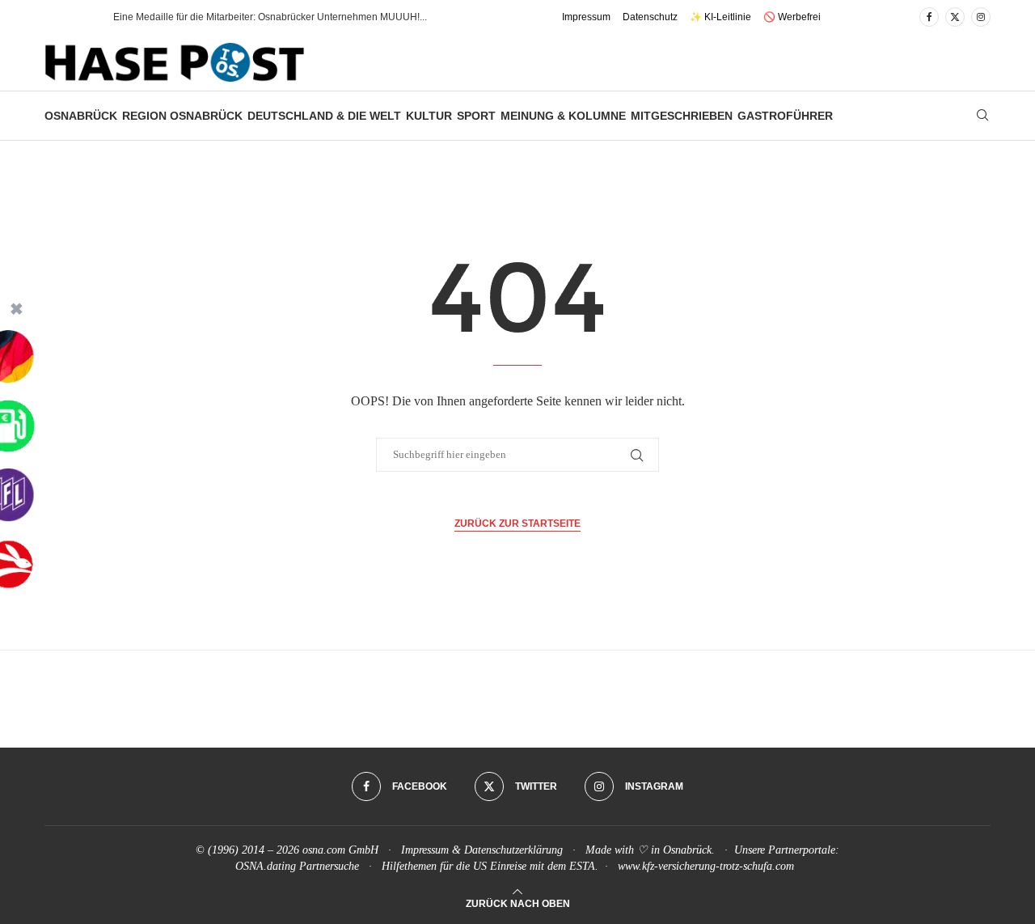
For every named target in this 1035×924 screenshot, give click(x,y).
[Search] (982, 115)
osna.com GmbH (340, 850)
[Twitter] (955, 17)
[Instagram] (981, 17)
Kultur (429, 115)
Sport (476, 115)
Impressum (586, 17)
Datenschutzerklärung (513, 850)
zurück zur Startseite (517, 523)
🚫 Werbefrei (792, 17)
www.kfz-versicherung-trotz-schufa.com (706, 866)
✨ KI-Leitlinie (720, 17)
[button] (84, 17)
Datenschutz (650, 17)
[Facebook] (929, 17)
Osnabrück (80, 115)
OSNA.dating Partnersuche (297, 866)
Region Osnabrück (182, 115)
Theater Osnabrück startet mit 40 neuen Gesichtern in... (233, 17)
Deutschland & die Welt (324, 115)
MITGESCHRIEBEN (682, 115)
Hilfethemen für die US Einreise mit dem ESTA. (490, 866)
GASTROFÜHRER (785, 115)
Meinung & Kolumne (563, 115)
